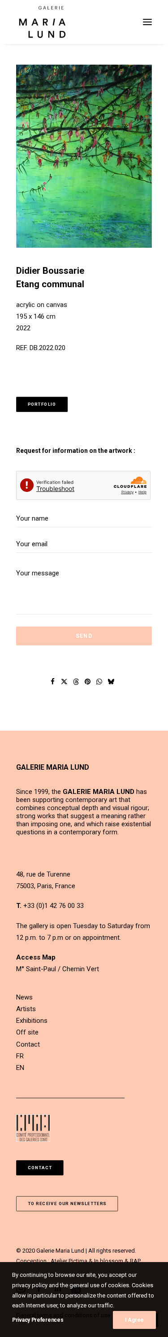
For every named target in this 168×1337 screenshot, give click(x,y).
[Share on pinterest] (87, 681)
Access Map (36, 957)
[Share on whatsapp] (99, 681)
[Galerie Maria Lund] (42, 22)
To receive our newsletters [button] (67, 1203)
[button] (147, 22)
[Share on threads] (75, 681)
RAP (135, 1261)
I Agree (134, 1320)
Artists (26, 1009)
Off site (27, 1032)
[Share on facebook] (52, 681)
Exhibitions (31, 1021)
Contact (28, 1044)
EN (20, 1068)
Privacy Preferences (37, 1320)
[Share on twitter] (64, 681)
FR (20, 1056)
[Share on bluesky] (110, 681)
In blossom (108, 1261)
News (24, 997)
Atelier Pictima (69, 1261)
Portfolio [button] (42, 404)
